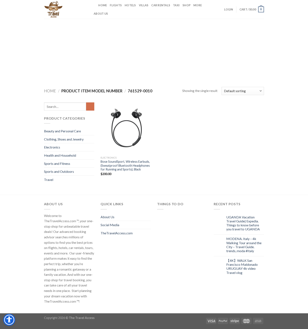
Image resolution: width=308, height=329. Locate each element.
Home (102, 5)
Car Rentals (160, 5)
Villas (144, 5)
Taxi (176, 5)
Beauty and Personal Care (62, 131)
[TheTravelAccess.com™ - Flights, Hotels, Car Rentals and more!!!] (65, 9)
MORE (197, 5)
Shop (186, 5)
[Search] (93, 5)
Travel (48, 180)
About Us (101, 13)
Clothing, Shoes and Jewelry (64, 139)
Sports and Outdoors (59, 171)
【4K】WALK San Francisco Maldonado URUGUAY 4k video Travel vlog (242, 266)
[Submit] (90, 106)
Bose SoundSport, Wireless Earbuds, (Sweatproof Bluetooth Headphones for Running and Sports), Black (125, 165)
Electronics (52, 147)
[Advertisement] (154, 50)
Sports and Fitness (57, 163)
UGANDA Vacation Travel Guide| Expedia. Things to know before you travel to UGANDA (243, 223)
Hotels (130, 5)
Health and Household (60, 155)
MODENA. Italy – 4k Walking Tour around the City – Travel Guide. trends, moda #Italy (243, 245)
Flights (116, 5)
